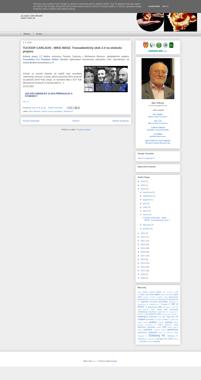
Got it (165, 6)
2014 (143, 263)
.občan (158, 292)
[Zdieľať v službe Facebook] (76, 107)
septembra (148, 196)
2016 (143, 259)
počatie (145, 322)
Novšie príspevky (31, 121)
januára (146, 228)
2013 (143, 267)
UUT (170, 338)
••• (173, 292)
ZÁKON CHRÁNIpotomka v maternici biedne (158, 129)
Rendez (158, 327)
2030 (143, 181)
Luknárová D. (166, 314)
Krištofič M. (141, 314)
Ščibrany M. (68, 111)
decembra (147, 192)
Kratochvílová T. (163, 312)
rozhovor (147, 329)
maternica (143, 316)
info (160, 307)
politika (153, 322)
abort (157, 294)
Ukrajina (160, 339)
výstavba (150, 341)
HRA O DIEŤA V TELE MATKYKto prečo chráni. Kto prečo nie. (158, 142)
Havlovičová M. (143, 304)
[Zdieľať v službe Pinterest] (78, 107)
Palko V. (167, 319)
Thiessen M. (152, 339)
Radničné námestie (146, 327)
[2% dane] (171, 47)
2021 (143, 241)
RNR (164, 327)
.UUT (164, 292)
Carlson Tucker (47, 111)
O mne (39, 34)
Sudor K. (161, 332)
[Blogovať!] (70, 107)
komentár (174, 309)
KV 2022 (157, 314)
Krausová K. (173, 312)
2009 (143, 274)
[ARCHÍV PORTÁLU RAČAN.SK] (165, 47)
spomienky (142, 332)
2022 (143, 237)
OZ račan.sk (159, 319)
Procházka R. (150, 325)
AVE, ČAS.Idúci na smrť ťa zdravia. (158, 122)
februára (147, 225)
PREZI (176, 322)
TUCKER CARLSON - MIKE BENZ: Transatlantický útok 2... (156, 219)
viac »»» (26, 102)
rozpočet (157, 330)
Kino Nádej (156, 310)
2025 (143, 185)
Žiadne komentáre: (55, 108)
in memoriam (151, 307)
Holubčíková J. (154, 304)
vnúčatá (143, 341)
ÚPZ (166, 339)
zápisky (157, 341)
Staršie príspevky (120, 121)
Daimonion (173, 297)
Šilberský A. (173, 336)
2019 (143, 248)
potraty (168, 322)
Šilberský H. (142, 339)
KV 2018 (149, 314)
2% (139, 294)
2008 (143, 278)
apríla (145, 211)
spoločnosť (172, 329)
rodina (170, 327)
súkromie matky (172, 332)
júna (145, 203)
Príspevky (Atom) (83, 130)
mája (145, 207)
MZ (164, 317)
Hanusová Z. (173, 302)
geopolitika (58, 111)
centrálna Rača (162, 297)
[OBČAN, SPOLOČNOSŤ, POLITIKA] (159, 47)
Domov (27, 34)
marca (146, 214)
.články (145, 292)
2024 (143, 189)
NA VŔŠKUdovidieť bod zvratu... (158, 135)
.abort (140, 292)
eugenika (144, 302)
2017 (143, 256)
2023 (143, 233)
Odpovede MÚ (172, 317)
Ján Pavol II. (167, 307)
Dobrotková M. (153, 299)
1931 (176, 292)
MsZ (160, 317)
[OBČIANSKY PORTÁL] (145, 47)
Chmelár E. (165, 304)
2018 (143, 252)
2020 (143, 244)
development (143, 299)
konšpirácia (143, 312)
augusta (147, 199)
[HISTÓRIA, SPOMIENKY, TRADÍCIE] (152, 47)
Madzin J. (175, 314)
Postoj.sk (161, 322)
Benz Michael (34, 111)
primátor (140, 325)
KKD (166, 310)
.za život (169, 292)
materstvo (153, 317)
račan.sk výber (171, 325)
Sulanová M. (142, 336)
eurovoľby (153, 302)
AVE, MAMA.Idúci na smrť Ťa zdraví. (158, 115)
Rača (160, 325)
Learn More (154, 6)
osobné (141, 319)
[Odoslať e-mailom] (68, 107)
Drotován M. (163, 299)
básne (163, 294)
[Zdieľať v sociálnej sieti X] (73, 107)
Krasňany (152, 312)
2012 (143, 270)
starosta (152, 332)
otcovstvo (150, 319)
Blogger (114, 361)
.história (152, 292)
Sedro (163, 330)
